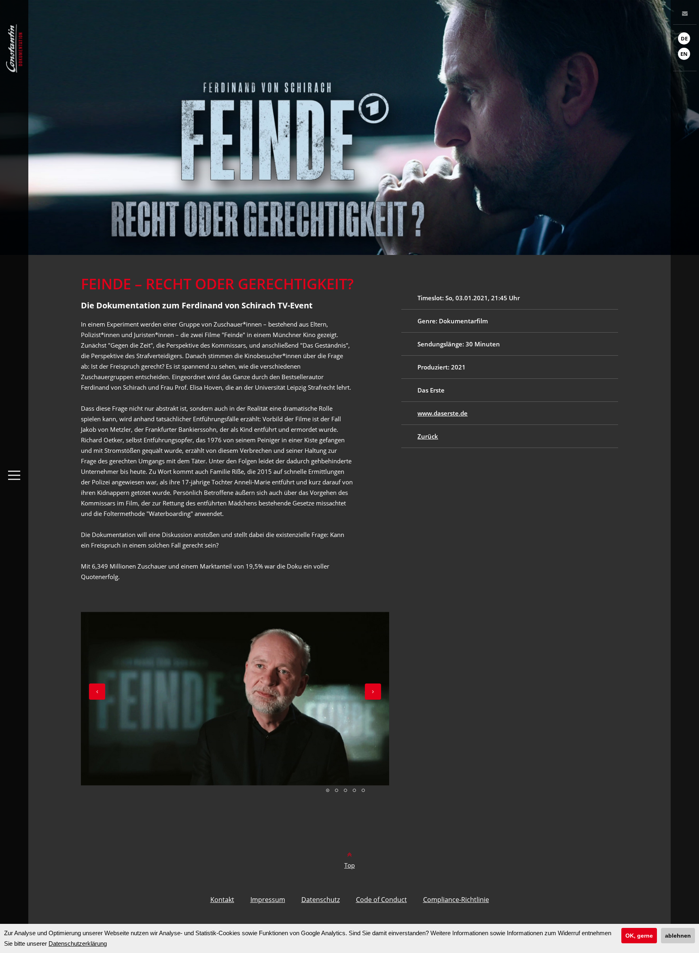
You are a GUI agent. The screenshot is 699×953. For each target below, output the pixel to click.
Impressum (267, 899)
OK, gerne (639, 935)
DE (684, 38)
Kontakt (222, 899)
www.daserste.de (442, 413)
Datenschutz (320, 899)
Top (349, 865)
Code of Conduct (381, 899)
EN (684, 53)
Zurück (427, 436)
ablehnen (678, 935)
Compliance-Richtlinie (456, 899)
